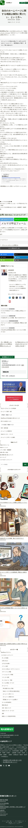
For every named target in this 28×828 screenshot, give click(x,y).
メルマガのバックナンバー (7, 655)
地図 (22, 365)
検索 (25, 464)
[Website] (9, 298)
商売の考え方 (5, 705)
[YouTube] (9, 301)
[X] (16, 298)
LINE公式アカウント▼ (20, 219)
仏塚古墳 (2, 810)
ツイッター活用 (5, 677)
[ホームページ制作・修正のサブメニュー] (13, 821)
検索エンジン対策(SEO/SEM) (8, 716)
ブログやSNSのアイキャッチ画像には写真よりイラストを (13, 311)
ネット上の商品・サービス (8, 682)
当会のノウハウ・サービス (14, 22)
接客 (3, 713)
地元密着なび (9, 2)
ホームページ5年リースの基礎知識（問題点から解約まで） (14, 323)
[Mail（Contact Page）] (13, 298)
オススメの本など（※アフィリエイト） (11, 669)
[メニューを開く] (26, 3)
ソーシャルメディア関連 (7, 674)
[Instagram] (23, 298)
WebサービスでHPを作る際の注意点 (11, 691)
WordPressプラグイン (6, 652)
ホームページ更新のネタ (8, 696)
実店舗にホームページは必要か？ (10, 699)
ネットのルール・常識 (7, 680)
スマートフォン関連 (6, 671)
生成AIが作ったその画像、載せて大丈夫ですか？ (14, 317)
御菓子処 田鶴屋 (4, 799)
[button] (14, 398)
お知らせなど (5, 660)
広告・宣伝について (6, 708)
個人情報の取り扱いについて (10, 762)
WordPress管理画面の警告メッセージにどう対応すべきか (13, 330)
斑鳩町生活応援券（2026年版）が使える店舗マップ (12, 806)
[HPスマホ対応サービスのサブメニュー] (25, 821)
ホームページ (5, 685)
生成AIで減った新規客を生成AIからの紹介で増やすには (13, 643)
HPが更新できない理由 (8, 688)
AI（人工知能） (12, 315)
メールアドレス (4, 239)
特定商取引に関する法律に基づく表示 (12, 760)
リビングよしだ (4, 813)
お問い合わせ (24, 2)
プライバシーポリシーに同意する (10, 245)
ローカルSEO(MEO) (6, 702)
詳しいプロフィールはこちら (15, 294)
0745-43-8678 (5, 367)
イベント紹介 (5, 666)
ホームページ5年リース (8, 694)
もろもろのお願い (6, 663)
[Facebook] (20, 298)
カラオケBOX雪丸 (4, 803)
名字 (1, 234)
